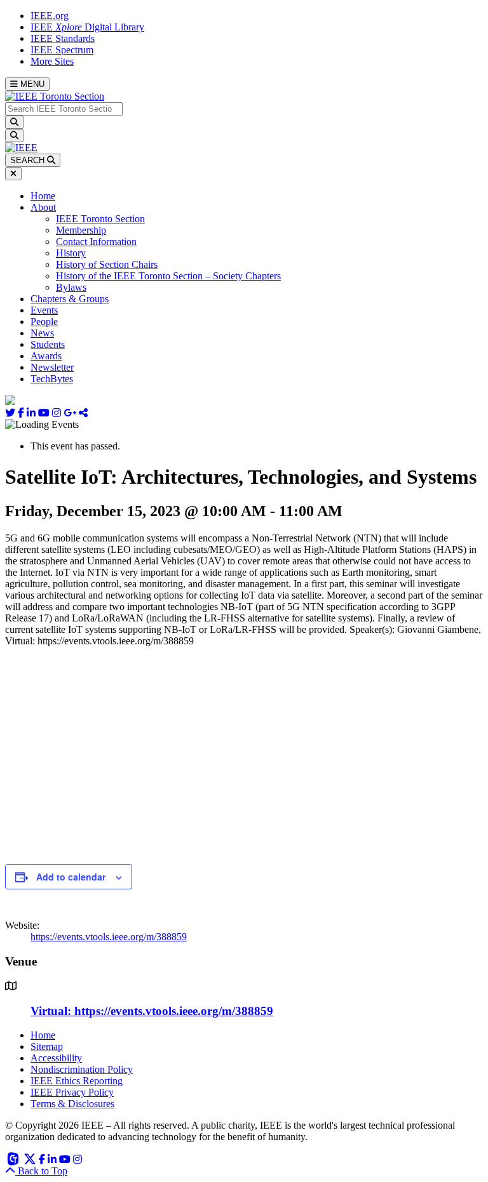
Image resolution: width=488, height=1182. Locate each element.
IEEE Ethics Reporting (76, 1080)
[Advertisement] (244, 755)
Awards (46, 355)
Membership (81, 230)
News (42, 333)
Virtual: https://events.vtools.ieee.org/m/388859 (151, 1011)
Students (47, 344)
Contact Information (96, 241)
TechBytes (51, 378)
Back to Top (41, 1170)
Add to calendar (70, 876)
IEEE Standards (62, 38)
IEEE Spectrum (61, 49)
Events (44, 310)
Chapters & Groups (69, 298)
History (71, 253)
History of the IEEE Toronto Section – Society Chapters (168, 275)
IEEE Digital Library (87, 27)
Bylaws (71, 287)
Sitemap (46, 1046)
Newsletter (52, 367)
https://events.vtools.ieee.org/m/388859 (108, 936)
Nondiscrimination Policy (81, 1069)
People (44, 321)
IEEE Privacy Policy (72, 1092)
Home (42, 195)
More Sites (52, 61)
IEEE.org (49, 15)
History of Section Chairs (107, 264)
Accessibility (56, 1058)
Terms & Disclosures (72, 1103)
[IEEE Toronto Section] (54, 96)
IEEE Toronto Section (100, 218)
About (43, 207)
